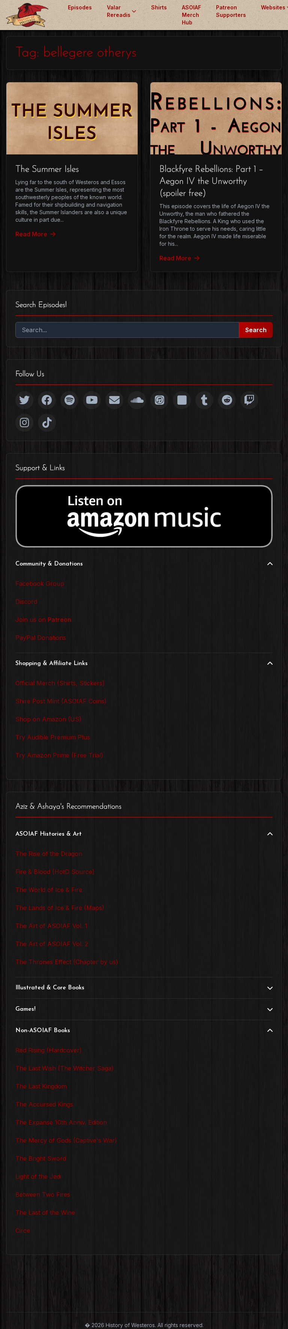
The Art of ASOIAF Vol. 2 (51, 944)
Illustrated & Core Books (49, 988)
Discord (26, 601)
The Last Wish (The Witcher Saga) (64, 1068)
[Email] (114, 400)
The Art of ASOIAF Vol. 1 (51, 926)
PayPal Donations (40, 637)
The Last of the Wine (45, 1212)
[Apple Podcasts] (159, 400)
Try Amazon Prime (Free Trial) (59, 755)
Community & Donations (49, 564)
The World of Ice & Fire (48, 890)
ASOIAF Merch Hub (191, 15)
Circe (22, 1230)
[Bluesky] (182, 400)
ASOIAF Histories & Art (48, 834)
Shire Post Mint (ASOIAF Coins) (60, 701)
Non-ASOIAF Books (42, 1031)
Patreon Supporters (231, 11)
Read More (31, 234)
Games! (25, 1009)
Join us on (43, 619)
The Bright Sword (40, 1158)
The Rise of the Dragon (48, 853)
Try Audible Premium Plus (52, 737)
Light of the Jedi (38, 1176)
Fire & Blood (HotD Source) (54, 871)
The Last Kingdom (41, 1086)
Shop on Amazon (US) (48, 719)
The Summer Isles (47, 169)
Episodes (80, 7)
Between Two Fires (42, 1194)
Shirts (159, 7)
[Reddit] (227, 400)
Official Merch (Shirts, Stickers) (60, 683)
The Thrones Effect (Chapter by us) (66, 962)
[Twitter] (24, 400)
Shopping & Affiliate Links (51, 664)
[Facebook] (47, 400)
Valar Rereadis (118, 11)
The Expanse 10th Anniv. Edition (61, 1122)
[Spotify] (69, 400)
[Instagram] (24, 423)
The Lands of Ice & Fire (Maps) (59, 908)
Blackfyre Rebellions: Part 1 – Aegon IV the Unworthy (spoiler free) (211, 181)
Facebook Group (39, 583)
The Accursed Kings (44, 1104)
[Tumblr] (204, 400)
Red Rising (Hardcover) (48, 1050)
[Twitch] (249, 400)
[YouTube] (92, 400)
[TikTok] (47, 423)
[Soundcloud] (137, 400)
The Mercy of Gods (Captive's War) (66, 1140)
